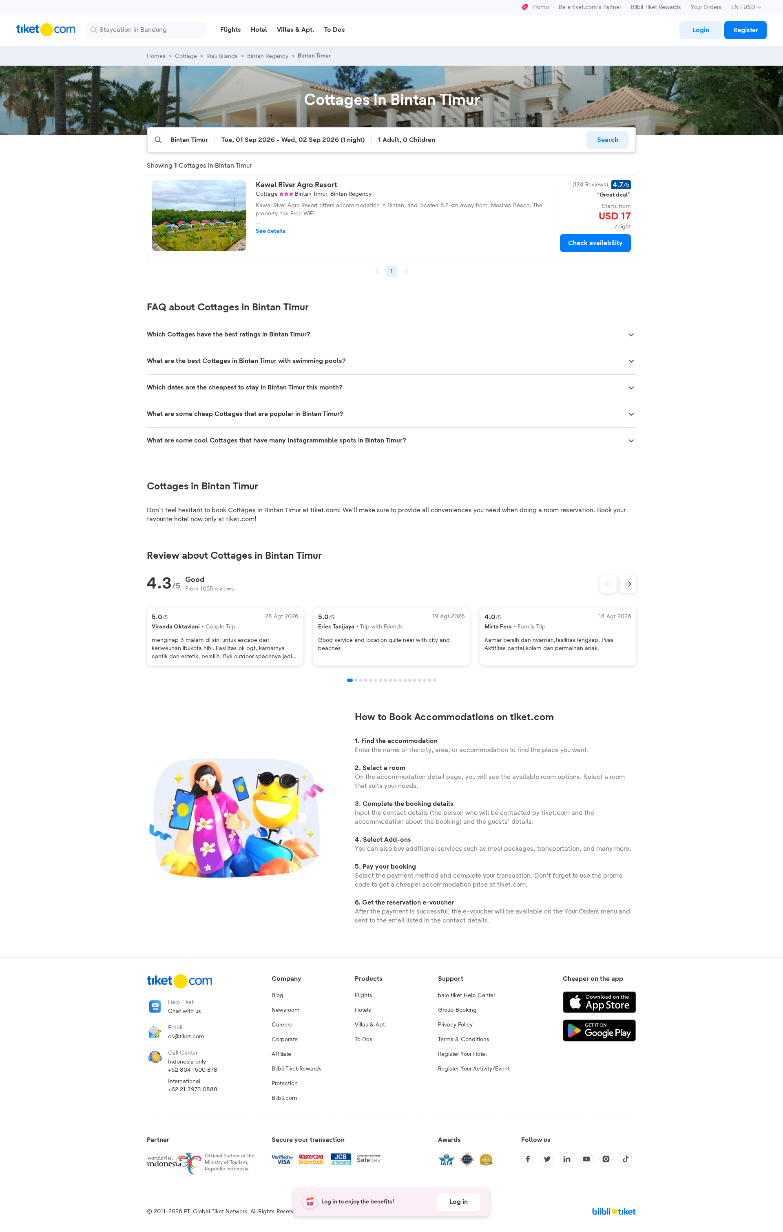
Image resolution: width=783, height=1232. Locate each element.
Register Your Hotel (462, 1054)
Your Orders (706, 7)
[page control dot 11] (400, 680)
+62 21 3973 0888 (192, 1089)
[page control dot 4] (365, 680)
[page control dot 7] (380, 680)
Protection (285, 1083)
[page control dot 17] (429, 680)
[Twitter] (547, 1159)
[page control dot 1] (350, 680)
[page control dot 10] (395, 680)
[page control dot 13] (409, 680)
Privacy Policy (455, 1025)
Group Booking (457, 1010)
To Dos (363, 1039)
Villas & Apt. (371, 1025)
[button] (391, 335)
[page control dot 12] (405, 680)
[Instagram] (606, 1159)
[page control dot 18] (434, 680)
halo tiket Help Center (466, 995)
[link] (700, 30)
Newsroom (286, 1010)
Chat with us (184, 1011)
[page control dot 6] (375, 680)
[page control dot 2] (356, 680)
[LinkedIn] (566, 1159)
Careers (282, 1025)
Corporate (285, 1039)
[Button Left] (608, 584)
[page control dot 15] (419, 680)
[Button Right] (628, 584)
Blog (277, 995)
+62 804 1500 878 (192, 1070)
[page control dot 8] (385, 680)
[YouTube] (586, 1159)
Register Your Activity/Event (474, 1069)
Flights (363, 995)
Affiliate (281, 1054)
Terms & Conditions (463, 1039)
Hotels (363, 1010)
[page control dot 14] (414, 680)
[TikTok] (625, 1159)
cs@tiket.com (186, 1036)
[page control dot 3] (361, 680)
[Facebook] (527, 1159)
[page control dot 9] (390, 680)
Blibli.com (284, 1098)
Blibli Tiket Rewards (656, 7)
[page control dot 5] (370, 680)
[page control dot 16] (424, 680)
